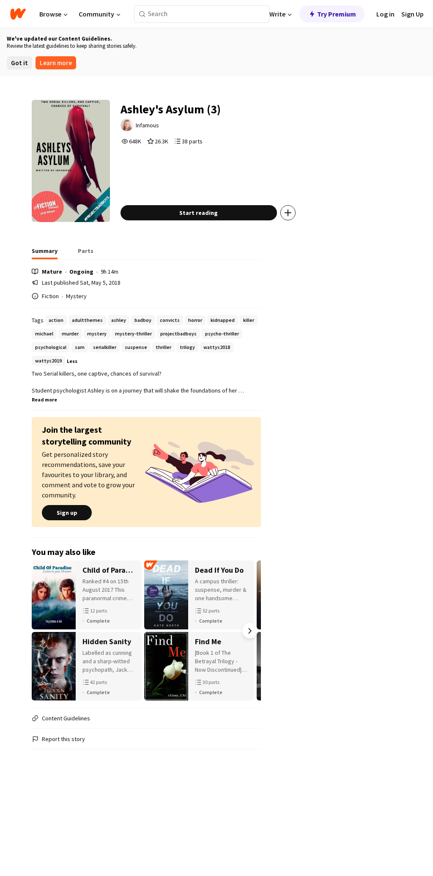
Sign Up (412, 14)
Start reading (198, 213)
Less (72, 361)
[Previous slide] (42, 630)
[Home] (18, 14)
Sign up (67, 512)
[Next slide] (250, 630)
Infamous (147, 125)
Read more (44, 399)
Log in (385, 14)
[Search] (142, 14)
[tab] (45, 253)
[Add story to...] (288, 212)
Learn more (56, 63)
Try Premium (336, 14)
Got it (19, 63)
